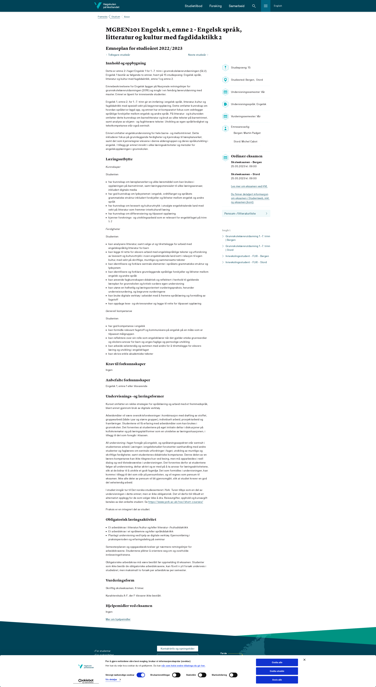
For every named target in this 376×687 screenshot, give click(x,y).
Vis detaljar (111, 679)
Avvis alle (277, 679)
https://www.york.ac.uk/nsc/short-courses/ (175, 501)
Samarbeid (237, 6)
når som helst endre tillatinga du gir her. (183, 665)
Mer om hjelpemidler (118, 619)
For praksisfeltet (104, 655)
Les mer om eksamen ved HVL (249, 186)
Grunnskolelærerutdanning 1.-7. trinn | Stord (248, 247)
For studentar (103, 651)
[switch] (176, 675)
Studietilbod (193, 6)
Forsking (215, 6)
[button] (254, 6)
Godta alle (277, 662)
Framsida (102, 16)
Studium (115, 16)
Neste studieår (197, 54)
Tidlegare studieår (119, 54)
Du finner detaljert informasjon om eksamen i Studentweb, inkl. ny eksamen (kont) (250, 198)
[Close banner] (304, 660)
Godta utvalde (277, 671)
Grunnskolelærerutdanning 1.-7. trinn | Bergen (248, 238)
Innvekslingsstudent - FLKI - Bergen (247, 256)
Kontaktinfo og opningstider (177, 648)
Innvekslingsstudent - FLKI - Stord (246, 262)
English (278, 5)
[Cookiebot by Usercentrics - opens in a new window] (86, 681)
